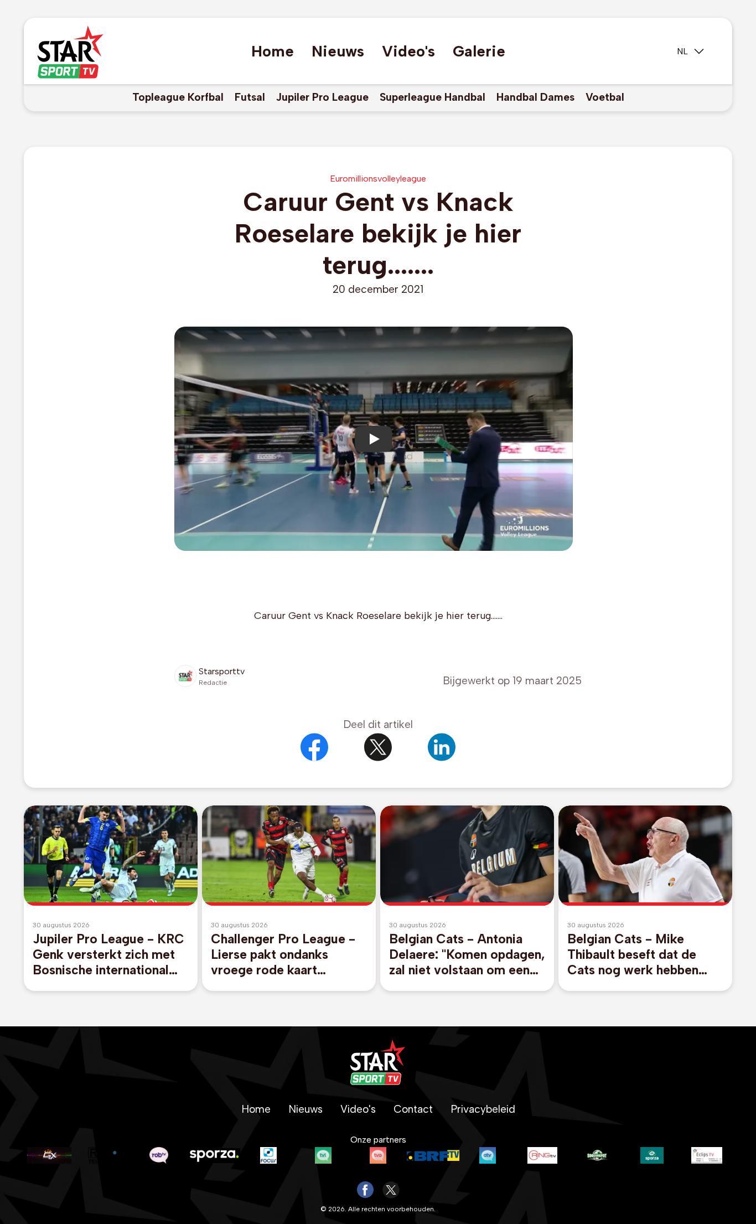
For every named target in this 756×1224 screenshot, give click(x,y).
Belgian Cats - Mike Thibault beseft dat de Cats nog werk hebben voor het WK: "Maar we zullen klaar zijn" (635, 954)
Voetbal (605, 97)
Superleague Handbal (432, 97)
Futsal (250, 97)
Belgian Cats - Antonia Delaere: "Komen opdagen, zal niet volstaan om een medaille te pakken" (467, 954)
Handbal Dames (535, 97)
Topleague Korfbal (178, 97)
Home (272, 51)
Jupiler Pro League (322, 97)
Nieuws (338, 51)
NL (682, 51)
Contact (413, 1109)
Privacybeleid (483, 1109)
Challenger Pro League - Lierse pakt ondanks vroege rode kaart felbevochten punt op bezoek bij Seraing (283, 954)
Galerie (479, 51)
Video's (408, 51)
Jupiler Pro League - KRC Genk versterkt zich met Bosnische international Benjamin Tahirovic (108, 954)
